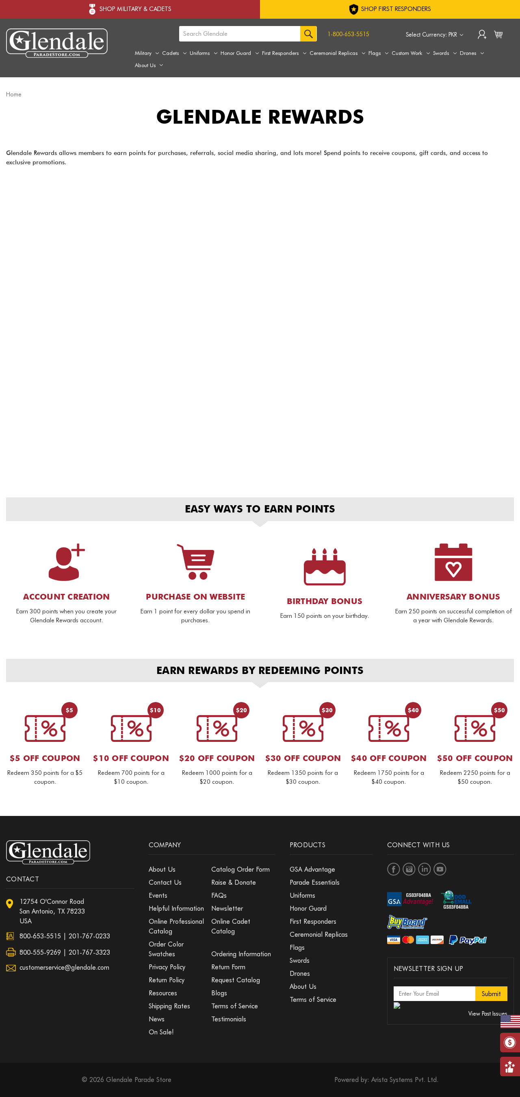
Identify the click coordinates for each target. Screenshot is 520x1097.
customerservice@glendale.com (64, 967)
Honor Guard (236, 53)
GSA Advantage (312, 869)
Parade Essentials (315, 882)
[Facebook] (393, 869)
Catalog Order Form (240, 869)
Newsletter (227, 908)
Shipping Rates (169, 1006)
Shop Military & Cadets (135, 9)
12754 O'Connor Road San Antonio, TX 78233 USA (52, 911)
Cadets (170, 53)
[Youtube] (439, 869)
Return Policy (166, 980)
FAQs (219, 895)
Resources (163, 993)
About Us (145, 65)
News (157, 1019)
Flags (374, 53)
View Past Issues (487, 1013)
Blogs (219, 993)
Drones (468, 53)
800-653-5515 (40, 936)
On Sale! (161, 1032)
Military (143, 53)
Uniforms (200, 53)
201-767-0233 (89, 936)
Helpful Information (176, 908)
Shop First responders (395, 9)
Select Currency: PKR (432, 34)
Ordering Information (241, 954)
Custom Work (407, 53)
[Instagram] (409, 869)
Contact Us (165, 882)
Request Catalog (235, 980)
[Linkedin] (424, 869)
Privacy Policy (167, 967)
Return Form (228, 967)
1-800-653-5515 (348, 34)
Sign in (482, 35)
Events (158, 895)
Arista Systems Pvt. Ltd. (404, 1080)
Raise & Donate (233, 882)
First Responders (280, 53)
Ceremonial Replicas (334, 53)
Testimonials (228, 1019)
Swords (441, 53)
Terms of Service (234, 1006)
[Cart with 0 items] (498, 36)
